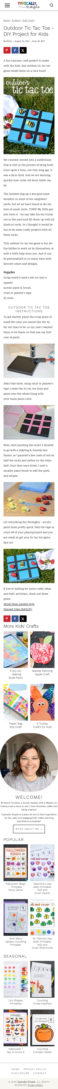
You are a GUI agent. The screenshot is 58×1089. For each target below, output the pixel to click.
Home (7, 20)
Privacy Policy (35, 1069)
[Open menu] (7, 5)
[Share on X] (23, 50)
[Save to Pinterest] (7, 50)
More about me (27, 829)
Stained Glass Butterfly (18, 609)
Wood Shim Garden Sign (19, 604)
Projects (16, 20)
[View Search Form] (51, 5)
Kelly (9, 41)
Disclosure (20, 1073)
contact (39, 1073)
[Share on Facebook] (15, 50)
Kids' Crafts (28, 20)
